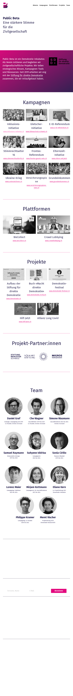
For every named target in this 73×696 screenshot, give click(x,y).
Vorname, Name (13, 580)
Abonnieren (59, 581)
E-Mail (32, 580)
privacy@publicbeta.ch (40, 624)
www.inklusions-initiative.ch (13, 130)
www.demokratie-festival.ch (59, 285)
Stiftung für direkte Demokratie (27, 75)
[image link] (5, 5)
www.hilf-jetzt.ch (25, 316)
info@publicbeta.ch (8, 547)
